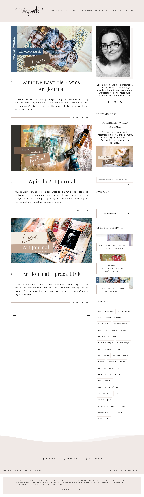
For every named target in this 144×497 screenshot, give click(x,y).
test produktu (105, 394)
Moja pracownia (120, 356)
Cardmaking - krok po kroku (95, 10)
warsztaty (103, 413)
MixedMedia (103, 356)
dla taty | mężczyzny (121, 330)
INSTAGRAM (74, 459)
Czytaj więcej (81, 118)
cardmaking (104, 324)
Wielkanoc (117, 413)
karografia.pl (133, 470)
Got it (80, 490)
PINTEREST (96, 459)
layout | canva (105, 349)
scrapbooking (104, 381)
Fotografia (103, 337)
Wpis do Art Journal (51, 181)
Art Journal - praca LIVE (52, 273)
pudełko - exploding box (109, 375)
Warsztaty (72, 10)
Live (115, 10)
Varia (123, 406)
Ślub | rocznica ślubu (108, 387)
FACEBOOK (52, 459)
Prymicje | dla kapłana (109, 368)
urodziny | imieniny (107, 406)
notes (101, 362)
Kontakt (124, 10)
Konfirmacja (123, 343)
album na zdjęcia (106, 311)
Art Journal (124, 311)
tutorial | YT (104, 400)
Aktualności (57, 10)
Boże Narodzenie (113, 318)
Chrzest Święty (121, 324)
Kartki (116, 337)
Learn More (65, 490)
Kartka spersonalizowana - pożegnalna (111, 268)
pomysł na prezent (117, 362)
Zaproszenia (104, 419)
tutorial (120, 394)
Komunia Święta (105, 343)
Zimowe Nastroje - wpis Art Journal (51, 85)
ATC (100, 318)
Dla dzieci (102, 330)
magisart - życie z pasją (31, 470)
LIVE (118, 349)
